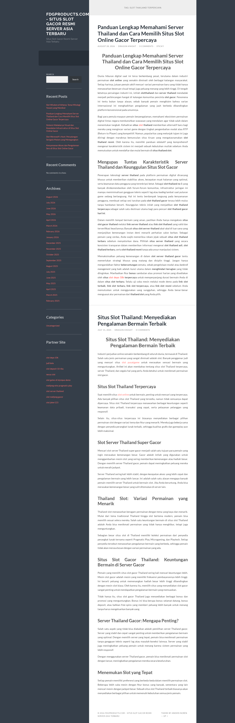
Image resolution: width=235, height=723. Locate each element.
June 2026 (51, 208)
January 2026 (52, 237)
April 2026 (51, 220)
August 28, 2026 (106, 46)
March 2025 (51, 295)
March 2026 (51, 225)
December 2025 (53, 243)
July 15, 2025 (104, 330)
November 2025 (53, 249)
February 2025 (53, 301)
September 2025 (53, 260)
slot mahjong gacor (54, 397)
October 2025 (52, 254)
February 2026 (53, 231)
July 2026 (50, 202)
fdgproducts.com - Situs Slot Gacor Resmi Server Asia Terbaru (67, 24)
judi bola (50, 363)
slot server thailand (55, 391)
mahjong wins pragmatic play (59, 385)
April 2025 (51, 289)
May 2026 (51, 214)
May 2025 (51, 283)
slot (141, 124)
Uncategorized (52, 325)
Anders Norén (179, 713)
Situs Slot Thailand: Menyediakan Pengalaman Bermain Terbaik (137, 320)
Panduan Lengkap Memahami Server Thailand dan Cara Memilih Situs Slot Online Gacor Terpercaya (62, 116)
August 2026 (52, 197)
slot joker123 (52, 402)
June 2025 (51, 277)
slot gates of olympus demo (58, 380)
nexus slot (50, 374)
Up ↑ (165, 716)
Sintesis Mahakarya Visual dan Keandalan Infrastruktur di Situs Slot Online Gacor (62, 128)
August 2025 (52, 266)
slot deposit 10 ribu (55, 368)
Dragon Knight (127, 46)
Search (50, 74)
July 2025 (50, 272)
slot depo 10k (52, 357)
